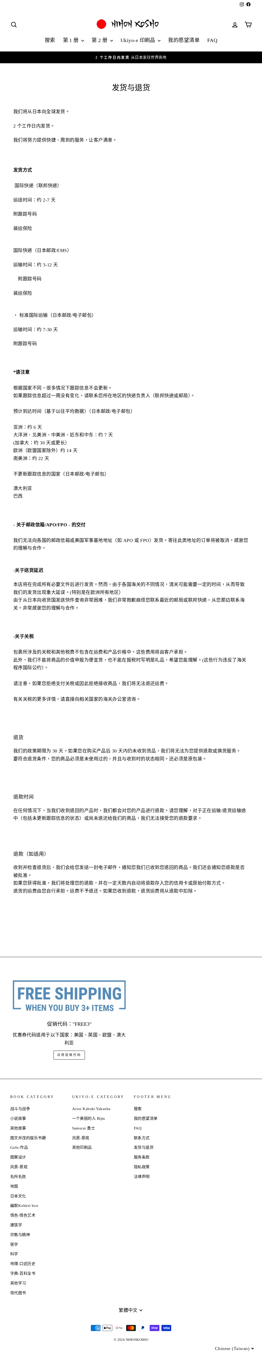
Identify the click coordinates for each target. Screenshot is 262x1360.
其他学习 (18, 1283)
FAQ (212, 40)
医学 (14, 1244)
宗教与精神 (20, 1234)
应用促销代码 (69, 1055)
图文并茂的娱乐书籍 (28, 1138)
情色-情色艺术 (22, 1215)
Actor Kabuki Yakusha (91, 1108)
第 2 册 (100, 40)
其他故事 (18, 1128)
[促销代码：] (69, 996)
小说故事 (18, 1118)
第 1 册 (71, 40)
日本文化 (18, 1196)
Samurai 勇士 (83, 1128)
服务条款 (142, 1157)
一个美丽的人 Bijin (88, 1118)
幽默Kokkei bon (24, 1205)
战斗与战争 (20, 1108)
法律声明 (142, 1176)
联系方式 (142, 1138)
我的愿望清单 (184, 40)
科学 (14, 1254)
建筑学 (16, 1225)
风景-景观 (18, 1167)
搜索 (50, 40)
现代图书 (18, 1293)
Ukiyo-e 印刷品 (139, 40)
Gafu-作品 (19, 1147)
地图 (14, 1186)
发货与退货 (144, 1147)
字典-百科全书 (22, 1273)
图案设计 (18, 1157)
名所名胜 (18, 1176)
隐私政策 (142, 1167)
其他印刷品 (82, 1147)
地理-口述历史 (22, 1263)
